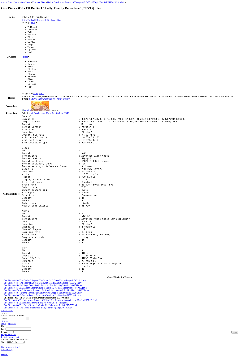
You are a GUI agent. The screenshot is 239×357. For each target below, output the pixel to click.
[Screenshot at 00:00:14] (26, 110)
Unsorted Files (38, 2)
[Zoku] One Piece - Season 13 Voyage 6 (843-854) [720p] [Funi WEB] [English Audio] (85, 2)
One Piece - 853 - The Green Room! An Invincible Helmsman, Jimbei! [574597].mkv (41, 305)
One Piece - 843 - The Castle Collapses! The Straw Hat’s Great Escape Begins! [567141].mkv (45, 280)
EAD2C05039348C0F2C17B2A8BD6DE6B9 (49, 99)
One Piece (25, 2)
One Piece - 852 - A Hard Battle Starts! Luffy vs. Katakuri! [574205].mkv (36, 303)
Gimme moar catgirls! (10, 347)
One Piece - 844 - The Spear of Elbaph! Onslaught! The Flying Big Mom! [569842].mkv (42, 283)
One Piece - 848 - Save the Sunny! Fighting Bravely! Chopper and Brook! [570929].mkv (43, 293)
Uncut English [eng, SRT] (57, 113)
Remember (6, 332)
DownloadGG (42, 20)
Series (3, 323)
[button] (50, 110)
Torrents (4, 321)
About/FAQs (6, 349)
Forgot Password (8, 334)
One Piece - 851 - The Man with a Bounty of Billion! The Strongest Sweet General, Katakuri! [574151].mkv (51, 300)
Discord (4, 354)
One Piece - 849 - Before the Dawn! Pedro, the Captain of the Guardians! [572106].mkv (42, 295)
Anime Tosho (7, 310)
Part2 (25, 57)
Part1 (33, 22)
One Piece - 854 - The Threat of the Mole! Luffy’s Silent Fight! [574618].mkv (38, 308)
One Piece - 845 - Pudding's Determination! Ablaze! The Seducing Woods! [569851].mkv (43, 285)
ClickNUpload (28, 20)
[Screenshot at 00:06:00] (40, 110)
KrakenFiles (55, 20)
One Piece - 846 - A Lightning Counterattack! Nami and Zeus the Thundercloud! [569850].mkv (45, 288)
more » (55, 110)
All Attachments (37, 113)
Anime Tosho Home (10, 2)
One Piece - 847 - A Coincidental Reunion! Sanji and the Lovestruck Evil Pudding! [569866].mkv (46, 290)
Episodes (12, 323)
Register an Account (10, 337)
